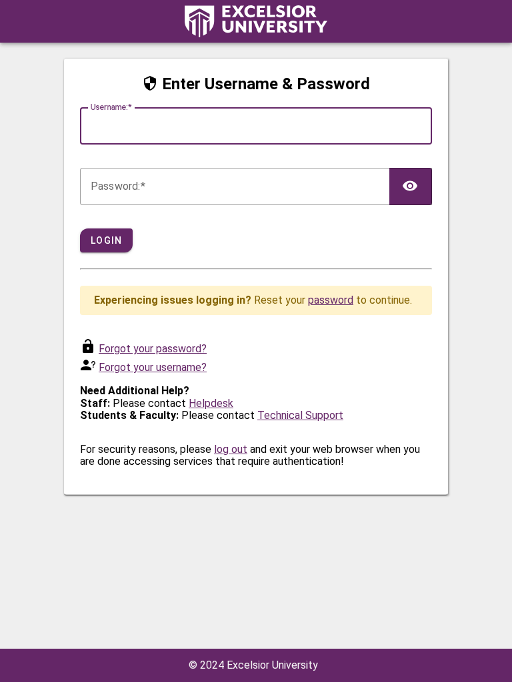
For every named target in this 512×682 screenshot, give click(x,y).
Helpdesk (211, 403)
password (330, 300)
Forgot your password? (153, 348)
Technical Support (300, 415)
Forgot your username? (153, 367)
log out (230, 449)
